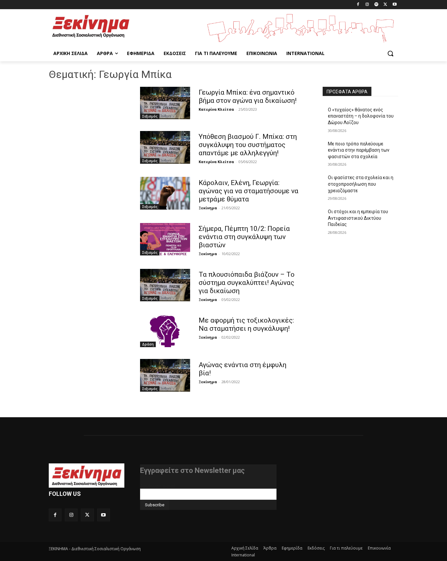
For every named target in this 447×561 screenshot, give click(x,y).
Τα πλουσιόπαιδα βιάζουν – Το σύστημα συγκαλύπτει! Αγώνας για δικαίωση (247, 283)
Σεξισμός (149, 116)
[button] (390, 53)
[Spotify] (376, 5)
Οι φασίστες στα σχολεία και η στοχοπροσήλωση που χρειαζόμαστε (360, 184)
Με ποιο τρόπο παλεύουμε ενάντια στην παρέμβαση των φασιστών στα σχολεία (358, 150)
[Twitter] (385, 5)
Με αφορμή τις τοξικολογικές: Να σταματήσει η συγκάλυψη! (246, 324)
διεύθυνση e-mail (157, 486)
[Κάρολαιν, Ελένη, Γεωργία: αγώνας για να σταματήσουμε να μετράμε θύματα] (165, 193)
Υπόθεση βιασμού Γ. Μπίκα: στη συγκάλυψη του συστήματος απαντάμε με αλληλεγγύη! (248, 145)
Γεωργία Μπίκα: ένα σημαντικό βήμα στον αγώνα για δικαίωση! (247, 96)
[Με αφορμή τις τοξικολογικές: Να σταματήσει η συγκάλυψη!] (165, 331)
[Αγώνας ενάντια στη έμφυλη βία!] (165, 375)
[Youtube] (394, 5)
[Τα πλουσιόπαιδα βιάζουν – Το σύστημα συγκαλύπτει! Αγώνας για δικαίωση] (165, 285)
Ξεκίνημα (208, 207)
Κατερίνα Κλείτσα (216, 109)
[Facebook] (358, 5)
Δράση (148, 344)
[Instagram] (367, 5)
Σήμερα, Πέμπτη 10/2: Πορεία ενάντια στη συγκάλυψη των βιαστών (244, 237)
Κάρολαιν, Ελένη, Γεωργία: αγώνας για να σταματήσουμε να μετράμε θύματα (248, 191)
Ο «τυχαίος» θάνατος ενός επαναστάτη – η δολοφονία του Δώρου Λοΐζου (361, 116)
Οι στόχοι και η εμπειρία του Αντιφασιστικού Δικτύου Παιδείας (358, 218)
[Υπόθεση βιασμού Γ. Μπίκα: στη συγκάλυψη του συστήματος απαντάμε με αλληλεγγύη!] (165, 147)
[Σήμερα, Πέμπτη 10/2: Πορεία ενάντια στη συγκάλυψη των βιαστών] (165, 239)
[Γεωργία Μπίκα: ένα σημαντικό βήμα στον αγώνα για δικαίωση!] (165, 103)
